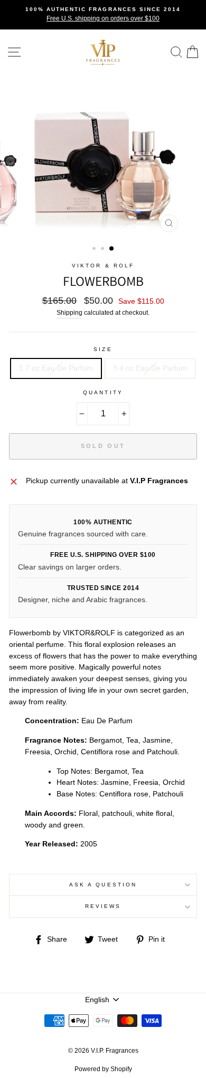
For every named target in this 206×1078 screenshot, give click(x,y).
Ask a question (103, 884)
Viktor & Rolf (103, 265)
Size (102, 349)
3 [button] (112, 249)
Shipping (69, 313)
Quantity (103, 392)
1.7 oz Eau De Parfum (56, 368)
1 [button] (95, 249)
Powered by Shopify (103, 1069)
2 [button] (103, 249)
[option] (103, 14)
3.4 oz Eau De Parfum (150, 368)
